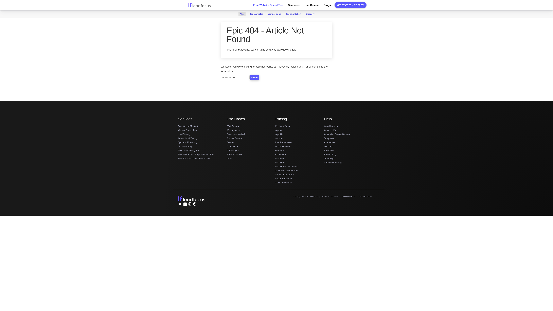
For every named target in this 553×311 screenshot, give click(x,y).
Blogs (327, 5)
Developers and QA (236, 134)
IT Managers (233, 150)
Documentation (293, 13)
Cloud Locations (332, 126)
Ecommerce (232, 146)
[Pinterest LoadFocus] (194, 204)
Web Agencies (233, 130)
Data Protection (365, 197)
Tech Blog (329, 158)
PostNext (279, 158)
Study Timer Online (284, 174)
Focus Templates (283, 178)
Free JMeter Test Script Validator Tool (196, 154)
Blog (242, 14)
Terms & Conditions (330, 197)
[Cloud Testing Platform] (199, 4)
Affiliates (279, 138)
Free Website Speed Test (268, 5)
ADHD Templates (283, 182)
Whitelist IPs (330, 130)
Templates (329, 138)
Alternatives (329, 142)
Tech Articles (256, 13)
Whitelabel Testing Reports (337, 134)
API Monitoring (185, 146)
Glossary (310, 13)
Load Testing (184, 134)
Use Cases (311, 5)
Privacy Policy (348, 197)
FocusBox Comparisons (286, 166)
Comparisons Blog (333, 162)
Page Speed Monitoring (189, 126)
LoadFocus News (283, 142)
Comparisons (274, 13)
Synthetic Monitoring (187, 142)
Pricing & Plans (282, 126)
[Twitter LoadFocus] (180, 204)
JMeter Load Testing (187, 138)
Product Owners (234, 138)
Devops (230, 142)
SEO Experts (233, 126)
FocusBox (280, 162)
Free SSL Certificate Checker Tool (194, 158)
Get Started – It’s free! (350, 5)
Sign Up (279, 134)
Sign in (278, 130)
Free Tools (329, 150)
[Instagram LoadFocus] (190, 204)
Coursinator (280, 154)
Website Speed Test (187, 130)
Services (293, 5)
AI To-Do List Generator (286, 170)
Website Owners (234, 154)
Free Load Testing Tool (189, 150)
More (229, 158)
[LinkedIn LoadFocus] (185, 204)
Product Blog (330, 154)
